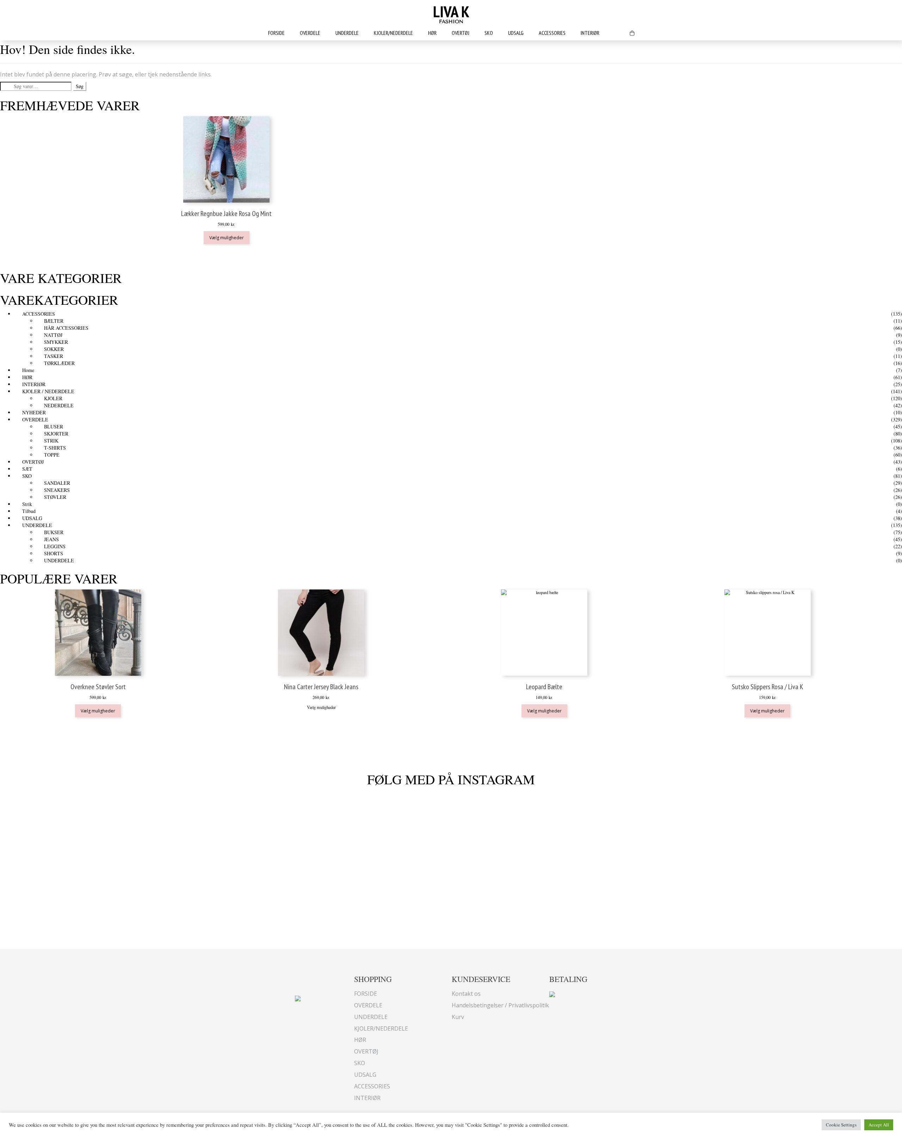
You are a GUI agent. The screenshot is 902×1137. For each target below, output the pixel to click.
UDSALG (516, 32)
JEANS (51, 539)
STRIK (51, 440)
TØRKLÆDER (59, 363)
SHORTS (53, 553)
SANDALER (57, 483)
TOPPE (52, 454)
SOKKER (54, 349)
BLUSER (53, 426)
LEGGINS (55, 546)
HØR (432, 32)
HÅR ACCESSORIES (66, 328)
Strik (27, 504)
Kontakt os (466, 993)
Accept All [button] (879, 1124)
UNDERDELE (347, 32)
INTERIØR (590, 32)
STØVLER (55, 497)
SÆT (27, 468)
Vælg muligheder (226, 238)
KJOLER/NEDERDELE (393, 32)
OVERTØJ (460, 32)
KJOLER (53, 398)
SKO (488, 32)
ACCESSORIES (552, 32)
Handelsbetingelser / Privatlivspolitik (500, 1005)
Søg (80, 86)
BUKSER (53, 532)
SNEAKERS (57, 490)
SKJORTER (56, 433)
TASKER (53, 356)
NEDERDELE (59, 405)
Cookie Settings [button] (841, 1124)
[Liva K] (298, 998)
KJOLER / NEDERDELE (48, 391)
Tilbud (29, 511)
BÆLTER (53, 320)
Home (28, 370)
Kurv (458, 1017)
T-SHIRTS (55, 447)
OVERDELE (310, 32)
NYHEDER (34, 412)
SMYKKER (56, 342)
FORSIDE (276, 32)
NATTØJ (53, 335)
